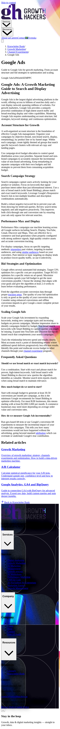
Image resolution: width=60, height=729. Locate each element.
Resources (7, 29)
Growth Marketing (16, 49)
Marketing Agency (16, 585)
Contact (21, 37)
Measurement (13, 568)
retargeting (16, 249)
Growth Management (17, 588)
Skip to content (8, 2)
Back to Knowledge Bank (17, 502)
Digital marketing (15, 560)
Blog (9, 628)
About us (5, 37)
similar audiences (30, 252)
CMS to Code (14, 580)
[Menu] (2, 41)
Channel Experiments (17, 52)
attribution (41, 433)
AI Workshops (14, 574)
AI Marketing (14, 566)
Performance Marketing (18, 577)
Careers (14, 37)
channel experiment (33, 351)
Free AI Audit (14, 634)
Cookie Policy (22, 707)
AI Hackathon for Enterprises (21, 582)
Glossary (11, 671)
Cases (10, 626)
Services (6, 22)
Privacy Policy (8, 707)
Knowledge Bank (16, 46)
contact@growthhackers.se (14, 696)
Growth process (15, 571)
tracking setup (15, 294)
